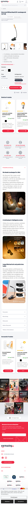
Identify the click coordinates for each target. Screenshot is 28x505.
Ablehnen (7, 501)
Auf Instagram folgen (15, 417)
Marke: (4, 20)
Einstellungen (14, 497)
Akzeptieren (21, 501)
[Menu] (26, 1)
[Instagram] (6, 457)
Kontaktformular (8, 462)
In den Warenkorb (14, 87)
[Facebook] (2, 457)
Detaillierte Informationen (7, 64)
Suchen (25, 5)
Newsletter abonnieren (8, 438)
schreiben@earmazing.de (9, 454)
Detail (8, 130)
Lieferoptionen (20, 83)
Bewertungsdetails (17, 16)
